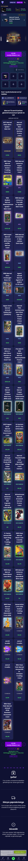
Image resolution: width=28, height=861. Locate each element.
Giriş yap (12, 2)
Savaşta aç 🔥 (13, 59)
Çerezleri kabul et (20, 852)
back (4, 14)
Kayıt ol (19, 2)
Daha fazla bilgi (20, 854)
